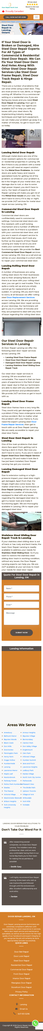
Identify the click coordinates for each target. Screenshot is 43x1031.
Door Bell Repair (21, 952)
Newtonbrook (9, 777)
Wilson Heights (10, 801)
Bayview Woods (10, 739)
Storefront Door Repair (21, 987)
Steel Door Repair (21, 961)
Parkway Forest (10, 781)
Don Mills (7, 746)
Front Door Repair (21, 974)
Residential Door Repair (21, 965)
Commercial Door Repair (21, 970)
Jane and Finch (29, 764)
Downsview (8, 750)
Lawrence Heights (30, 767)
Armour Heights (29, 733)
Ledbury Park (28, 770)
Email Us (24, 1009)
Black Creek (8, 743)
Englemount (28, 750)
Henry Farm (8, 757)
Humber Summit (29, 760)
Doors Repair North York (27, 1025)
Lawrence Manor (10, 770)
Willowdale (27, 798)
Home (4, 22)
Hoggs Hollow (9, 760)
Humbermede (9, 764)
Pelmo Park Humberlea (13, 784)
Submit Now (22, 632)
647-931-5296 (24, 1014)
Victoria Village (10, 795)
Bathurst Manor (10, 736)
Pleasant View (28, 784)
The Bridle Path (29, 788)
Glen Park (27, 753)
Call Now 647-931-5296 (16, 17)
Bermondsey (28, 739)
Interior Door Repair (21, 978)
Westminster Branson (13, 798)
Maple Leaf (8, 774)
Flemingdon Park (11, 753)
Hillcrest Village (29, 757)
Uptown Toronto (29, 791)
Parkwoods (27, 781)
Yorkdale (26, 805)
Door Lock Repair (21, 956)
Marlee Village (28, 774)
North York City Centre (32, 777)
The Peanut (8, 791)
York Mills (26, 801)
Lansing (7, 767)
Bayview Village (29, 736)
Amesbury (8, 733)
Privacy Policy (21, 992)
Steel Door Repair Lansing (31, 22)
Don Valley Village (30, 746)
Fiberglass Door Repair (21, 983)
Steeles (7, 788)
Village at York (28, 795)
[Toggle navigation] (36, 17)
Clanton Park (28, 743)
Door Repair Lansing (14, 22)
